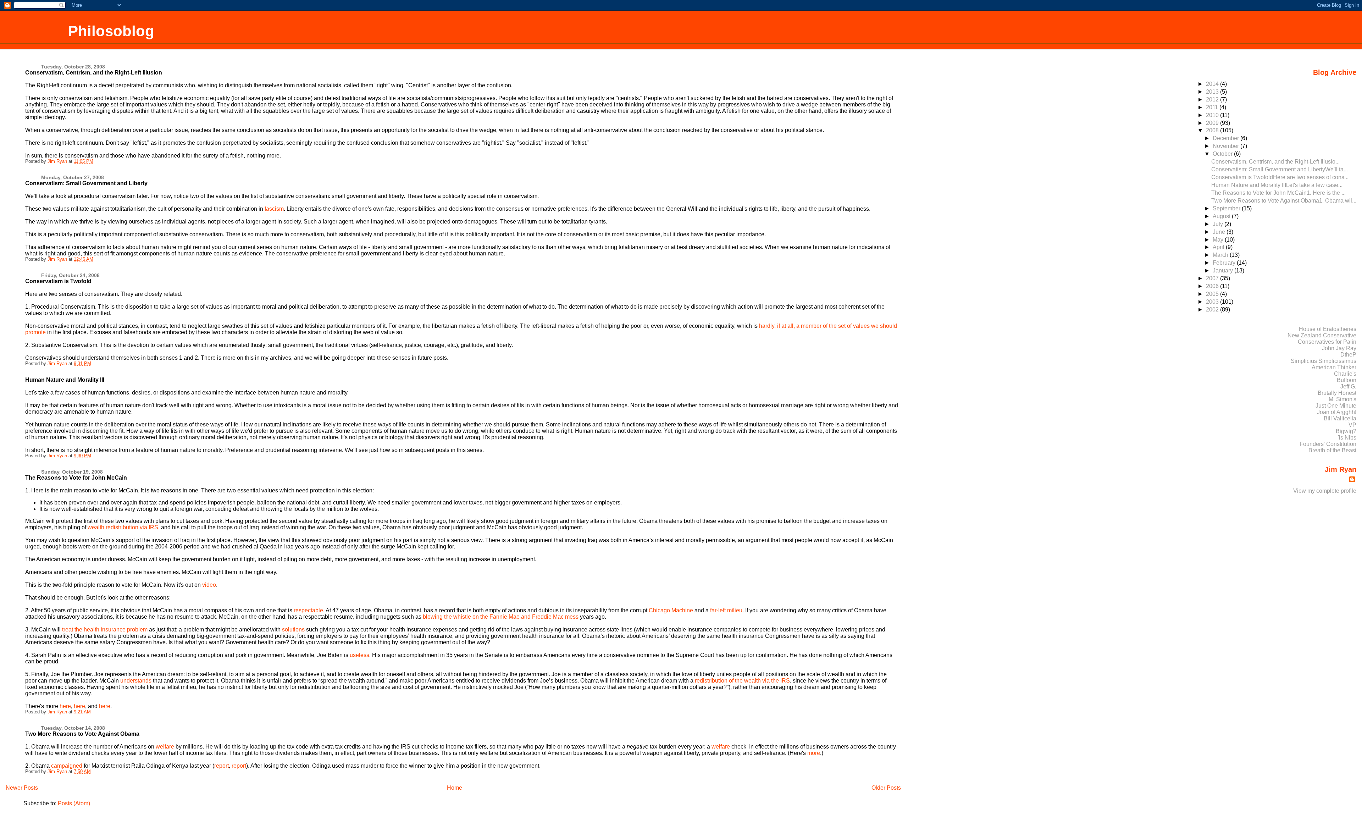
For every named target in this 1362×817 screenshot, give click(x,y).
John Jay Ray (1339, 348)
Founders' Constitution (1328, 444)
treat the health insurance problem (105, 629)
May (1219, 240)
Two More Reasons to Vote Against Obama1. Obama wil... (1283, 201)
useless (359, 655)
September (1227, 208)
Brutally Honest (1337, 393)
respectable (308, 610)
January (1223, 270)
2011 (1212, 107)
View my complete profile (1324, 491)
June (1220, 232)
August (1222, 216)
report (221, 766)
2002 (1213, 310)
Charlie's (1345, 374)
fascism (274, 209)
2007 (1213, 278)
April (1219, 247)
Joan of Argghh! (1336, 412)
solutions (294, 629)
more (813, 753)
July (1218, 224)
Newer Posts (22, 788)
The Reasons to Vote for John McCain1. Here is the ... (1278, 193)
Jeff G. (1348, 386)
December (1226, 138)
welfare (165, 747)
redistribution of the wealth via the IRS (742, 681)
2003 (1213, 302)
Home (454, 788)
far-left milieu (726, 610)
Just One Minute (1336, 406)
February (1225, 263)
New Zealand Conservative (1322, 335)
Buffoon (1346, 380)
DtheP (1348, 355)
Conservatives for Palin (1327, 342)
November (1226, 146)
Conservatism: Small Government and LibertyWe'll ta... (1279, 169)
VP (1352, 425)
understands (135, 681)
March (1221, 255)
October (1223, 154)
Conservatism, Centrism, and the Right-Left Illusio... (1275, 162)
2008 (1213, 130)
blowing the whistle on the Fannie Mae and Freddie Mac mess (500, 617)
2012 (1213, 99)
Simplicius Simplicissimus (1323, 361)
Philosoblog (111, 31)
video (209, 585)
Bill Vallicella (1340, 418)
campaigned (66, 766)
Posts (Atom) (74, 803)
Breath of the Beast (1332, 450)
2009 (1213, 123)
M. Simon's (1342, 399)
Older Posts (886, 788)
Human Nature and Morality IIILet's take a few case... (1276, 185)
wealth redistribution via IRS (123, 527)
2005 (1213, 294)
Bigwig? (1346, 431)
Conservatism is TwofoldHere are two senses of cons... (1280, 177)
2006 (1213, 286)
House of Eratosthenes (1327, 329)
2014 (1213, 84)
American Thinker (1334, 367)
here (65, 706)
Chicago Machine (671, 610)
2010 (1213, 115)
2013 (1213, 92)
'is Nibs (1347, 438)
